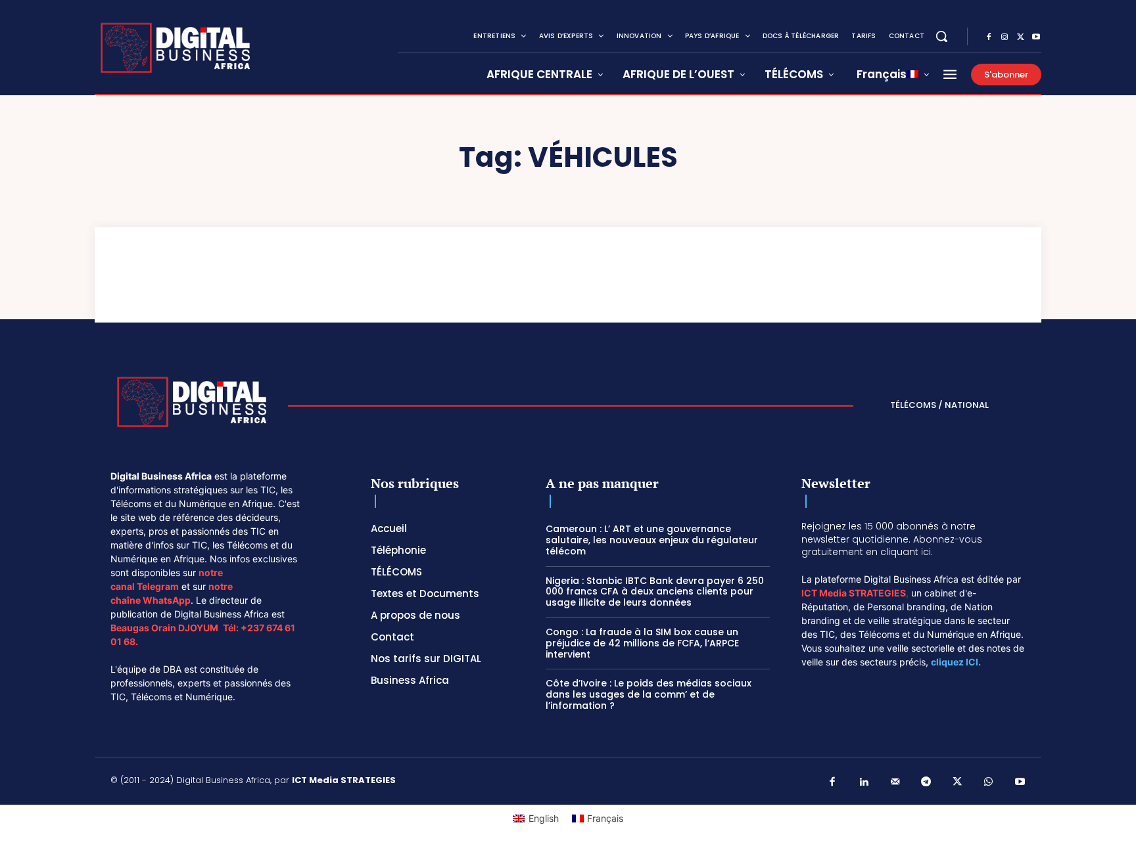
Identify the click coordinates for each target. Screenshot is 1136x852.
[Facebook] (989, 37)
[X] (1020, 37)
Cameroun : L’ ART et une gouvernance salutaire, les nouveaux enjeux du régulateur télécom (652, 540)
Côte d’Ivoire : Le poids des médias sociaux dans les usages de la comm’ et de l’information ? (648, 694)
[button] (941, 36)
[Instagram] (1004, 37)
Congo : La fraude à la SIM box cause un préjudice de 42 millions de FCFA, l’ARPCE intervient (642, 643)
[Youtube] (1036, 37)
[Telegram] (926, 782)
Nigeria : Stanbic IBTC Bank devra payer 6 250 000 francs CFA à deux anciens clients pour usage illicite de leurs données (655, 592)
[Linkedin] (863, 782)
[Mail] (895, 782)
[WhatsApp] (988, 782)
